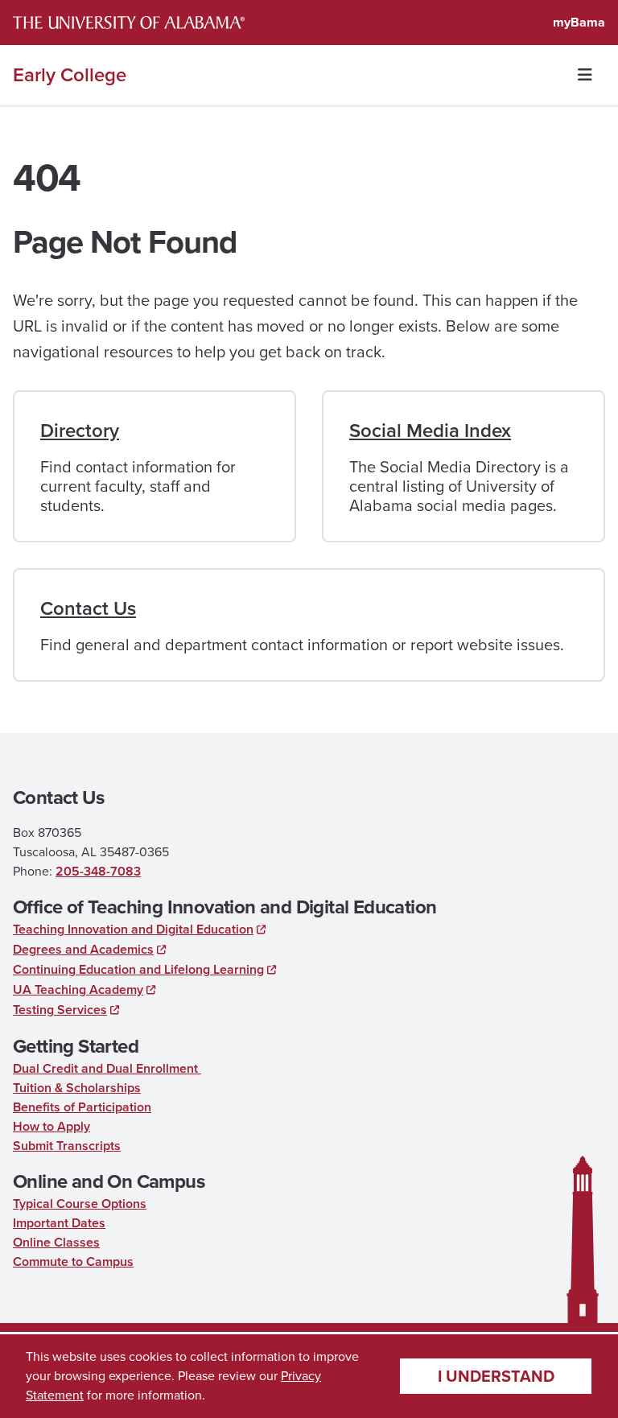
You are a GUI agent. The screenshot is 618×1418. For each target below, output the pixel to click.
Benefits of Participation (82, 1107)
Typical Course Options (79, 1203)
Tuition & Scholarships (77, 1087)
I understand (496, 1376)
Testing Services (60, 1009)
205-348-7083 (98, 871)
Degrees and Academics (83, 949)
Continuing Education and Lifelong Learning (138, 969)
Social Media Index (430, 430)
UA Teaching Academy (78, 989)
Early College (69, 75)
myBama (579, 22)
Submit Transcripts (67, 1145)
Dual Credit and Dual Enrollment (107, 1068)
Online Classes (56, 1242)
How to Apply (51, 1126)
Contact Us (88, 608)
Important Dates (59, 1223)
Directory (79, 430)
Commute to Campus (73, 1261)
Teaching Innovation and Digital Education (133, 929)
